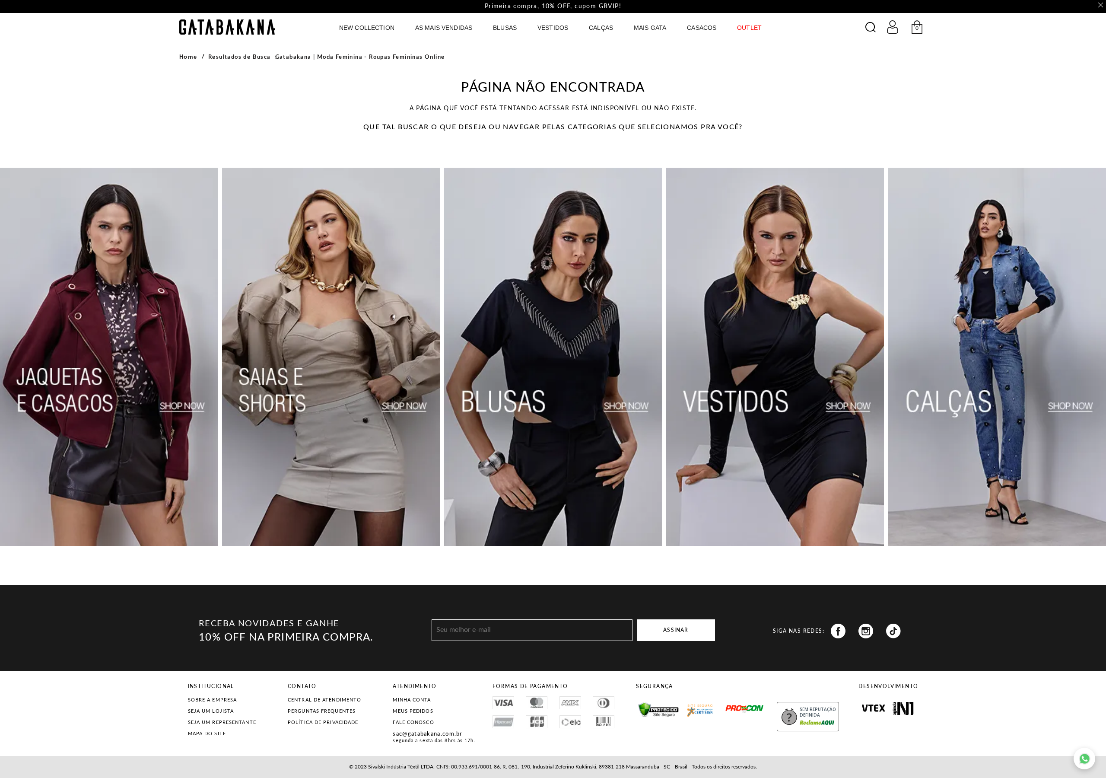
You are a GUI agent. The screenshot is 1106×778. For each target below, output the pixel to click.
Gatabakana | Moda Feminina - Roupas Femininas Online (360, 57)
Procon (728, 705)
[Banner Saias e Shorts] (331, 357)
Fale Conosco (413, 722)
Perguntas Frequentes (322, 711)
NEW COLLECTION (366, 27)
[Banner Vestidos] (775, 357)
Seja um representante (222, 722)
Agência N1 (903, 708)
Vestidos (552, 27)
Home (188, 57)
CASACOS (701, 27)
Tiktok (893, 631)
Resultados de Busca (239, 57)
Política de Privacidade (323, 722)
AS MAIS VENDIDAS (443, 27)
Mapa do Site (207, 733)
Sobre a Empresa (212, 700)
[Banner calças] (997, 357)
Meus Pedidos (413, 711)
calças (601, 27)
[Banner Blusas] (553, 357)
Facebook (838, 631)
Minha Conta (412, 700)
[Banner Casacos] (109, 357)
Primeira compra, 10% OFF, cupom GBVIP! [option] (553, 6)
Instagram (865, 631)
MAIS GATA (650, 27)
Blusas (505, 27)
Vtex (873, 708)
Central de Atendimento (324, 700)
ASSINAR (675, 630)
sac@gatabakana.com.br (427, 734)
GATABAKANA (227, 27)
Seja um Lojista (211, 711)
